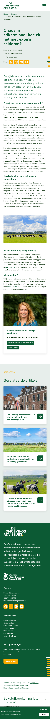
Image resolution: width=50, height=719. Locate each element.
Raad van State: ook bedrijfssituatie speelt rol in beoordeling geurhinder (21, 459)
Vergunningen (8, 628)
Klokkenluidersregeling (12, 688)
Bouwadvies (8, 633)
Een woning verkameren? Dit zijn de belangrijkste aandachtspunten (21, 417)
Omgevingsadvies (10, 626)
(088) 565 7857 (9, 598)
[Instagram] (16, 606)
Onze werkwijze (9, 620)
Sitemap (25, 688)
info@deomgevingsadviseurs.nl (15, 601)
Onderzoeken (8, 623)
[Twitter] (16, 62)
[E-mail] (26, 62)
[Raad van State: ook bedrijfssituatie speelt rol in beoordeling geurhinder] (25, 443)
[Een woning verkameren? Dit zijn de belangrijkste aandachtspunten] (25, 401)
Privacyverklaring (21, 685)
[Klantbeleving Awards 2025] (13, 580)
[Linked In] (21, 62)
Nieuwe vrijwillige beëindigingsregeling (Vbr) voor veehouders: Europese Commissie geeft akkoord (21, 502)
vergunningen (10, 267)
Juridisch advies (9, 636)
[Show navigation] (44, 5)
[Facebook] (11, 62)
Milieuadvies (8, 631)
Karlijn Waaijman (13, 287)
